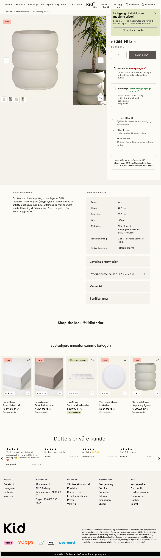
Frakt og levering (139, 492)
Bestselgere (47, 4)
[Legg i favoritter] (101, 98)
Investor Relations (76, 496)
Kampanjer (33, 4)
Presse (70, 499)
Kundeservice (137, 484)
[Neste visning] (101, 60)
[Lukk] (155, 13)
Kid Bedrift (77, 4)
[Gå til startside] (89, 4)
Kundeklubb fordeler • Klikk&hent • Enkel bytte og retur (80, 554)
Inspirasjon (60, 4)
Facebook (9, 484)
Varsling (71, 503)
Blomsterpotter (22, 12)
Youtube (8, 496)
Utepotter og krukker (41, 12)
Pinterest (9, 492)
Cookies (134, 499)
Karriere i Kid (74, 492)
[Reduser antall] (114, 55)
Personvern (136, 496)
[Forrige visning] (6, 60)
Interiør (9, 12)
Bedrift (134, 503)
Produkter (21, 4)
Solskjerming (106, 484)
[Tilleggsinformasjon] (134, 42)
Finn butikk (136, 488)
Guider (102, 503)
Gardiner (103, 488)
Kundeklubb (73, 488)
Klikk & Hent (142, 55)
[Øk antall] (124, 55)
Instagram (9, 488)
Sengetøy (104, 492)
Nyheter (9, 4)
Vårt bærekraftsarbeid (79, 484)
